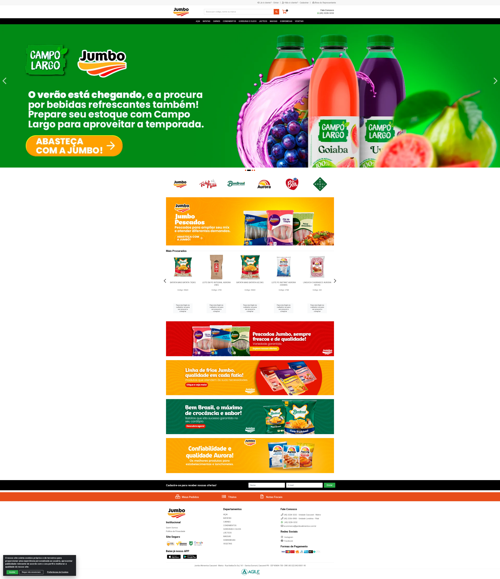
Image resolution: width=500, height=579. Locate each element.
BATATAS (227, 518)
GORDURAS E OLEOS (232, 529)
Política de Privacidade (175, 531)
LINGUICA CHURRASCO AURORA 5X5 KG (317, 283)
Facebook (288, 541)
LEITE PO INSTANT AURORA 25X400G (284, 283)
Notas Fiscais (273, 497)
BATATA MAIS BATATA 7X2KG (183, 282)
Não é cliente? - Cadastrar (297, 3)
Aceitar (12, 572)
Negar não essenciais (31, 572)
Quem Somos (172, 527)
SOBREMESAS (229, 540)
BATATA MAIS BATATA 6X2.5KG (250, 282)
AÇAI (225, 514)
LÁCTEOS (227, 533)
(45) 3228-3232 (326, 13)
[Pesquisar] (276, 11)
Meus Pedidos (190, 497)
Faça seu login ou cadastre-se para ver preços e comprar (183, 308)
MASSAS (227, 536)
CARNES (227, 522)
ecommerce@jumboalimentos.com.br (300, 526)
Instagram (288, 537)
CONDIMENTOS (229, 525)
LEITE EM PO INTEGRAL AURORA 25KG (216, 283)
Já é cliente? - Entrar (269, 3)
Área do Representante (325, 3)
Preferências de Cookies (57, 572)
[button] (245, 170)
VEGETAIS (227, 544)
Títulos (231, 497)
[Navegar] (4, 80)
